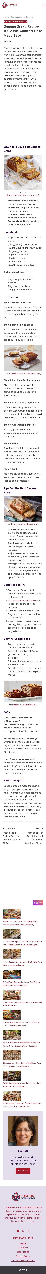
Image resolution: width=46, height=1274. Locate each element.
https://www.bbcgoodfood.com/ (23, 195)
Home (23, 1243)
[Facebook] (18, 1231)
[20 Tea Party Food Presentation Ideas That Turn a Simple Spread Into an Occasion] (12, 1035)
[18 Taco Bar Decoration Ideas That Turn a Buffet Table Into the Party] (12, 1015)
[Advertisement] (23, 118)
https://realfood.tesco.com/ (24, 524)
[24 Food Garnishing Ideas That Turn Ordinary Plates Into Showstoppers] (12, 1076)
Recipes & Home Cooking (15, 22)
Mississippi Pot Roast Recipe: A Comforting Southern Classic (34, 835)
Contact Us (23, 1251)
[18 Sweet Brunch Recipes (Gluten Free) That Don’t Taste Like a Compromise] (12, 1096)
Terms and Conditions (23, 1260)
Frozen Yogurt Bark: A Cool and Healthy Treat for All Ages (12, 835)
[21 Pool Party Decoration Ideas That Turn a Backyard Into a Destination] (12, 974)
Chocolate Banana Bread (21, 600)
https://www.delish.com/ (25, 704)
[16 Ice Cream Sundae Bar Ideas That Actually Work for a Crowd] (12, 995)
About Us (23, 1247)
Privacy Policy (23, 1256)
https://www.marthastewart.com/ (25, 373)
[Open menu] (43, 4)
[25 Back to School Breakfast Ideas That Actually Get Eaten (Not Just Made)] (12, 914)
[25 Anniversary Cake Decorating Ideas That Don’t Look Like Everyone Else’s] (12, 1055)
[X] (23, 1231)
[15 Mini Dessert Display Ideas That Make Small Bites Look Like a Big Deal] (12, 954)
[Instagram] (28, 1231)
